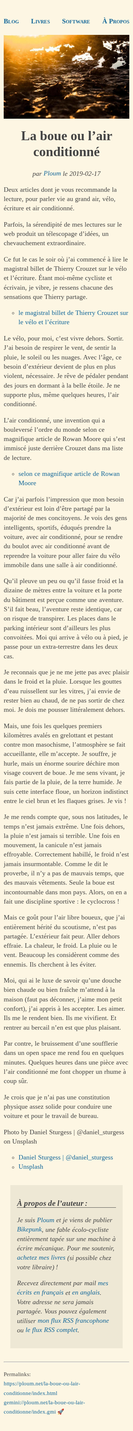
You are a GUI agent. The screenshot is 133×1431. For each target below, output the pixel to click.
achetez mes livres (41, 1257)
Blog (11, 21)
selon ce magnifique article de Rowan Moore (69, 478)
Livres (40, 21)
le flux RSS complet (51, 1330)
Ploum (52, 173)
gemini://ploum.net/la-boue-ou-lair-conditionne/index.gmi (44, 1406)
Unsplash (30, 1167)
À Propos (115, 21)
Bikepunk (29, 1229)
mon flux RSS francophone (73, 1321)
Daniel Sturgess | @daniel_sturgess (65, 1157)
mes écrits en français (62, 1287)
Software (76, 21)
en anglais (86, 1292)
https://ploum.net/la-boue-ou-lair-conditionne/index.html (42, 1388)
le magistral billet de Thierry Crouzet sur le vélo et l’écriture (73, 317)
